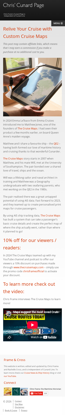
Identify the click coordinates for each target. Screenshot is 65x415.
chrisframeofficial (33, 271)
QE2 (56, 143)
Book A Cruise (11, 410)
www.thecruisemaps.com (29, 267)
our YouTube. (10, 376)
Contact (18, 401)
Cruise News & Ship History (37, 372)
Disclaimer (19, 407)
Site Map (19, 404)
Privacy (24, 410)
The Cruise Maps (27, 128)
